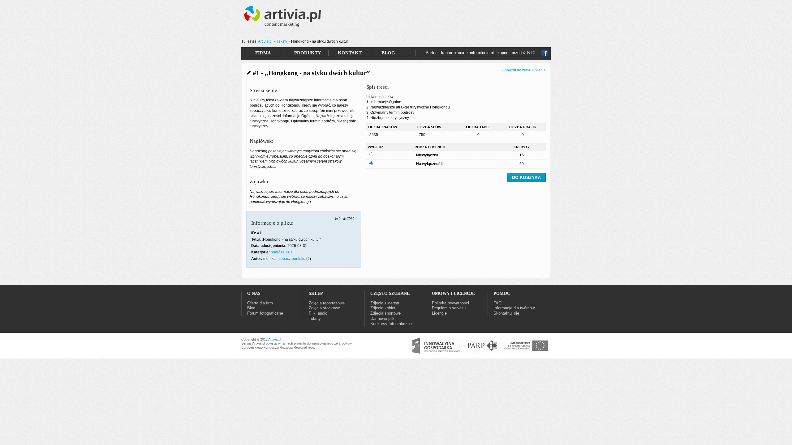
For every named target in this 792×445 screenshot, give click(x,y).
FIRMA (263, 52)
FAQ (497, 303)
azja (289, 252)
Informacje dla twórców (514, 308)
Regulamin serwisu (449, 308)
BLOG (388, 52)
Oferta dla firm (260, 303)
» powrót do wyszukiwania (523, 70)
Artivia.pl (265, 41)
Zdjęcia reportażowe (327, 303)
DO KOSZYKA (526, 177)
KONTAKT (350, 52)
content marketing (282, 24)
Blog (251, 308)
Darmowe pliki (382, 318)
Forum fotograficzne (265, 313)
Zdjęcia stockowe (324, 308)
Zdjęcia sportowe (385, 313)
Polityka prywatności (450, 303)
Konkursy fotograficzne (391, 323)
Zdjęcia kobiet (382, 308)
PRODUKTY (307, 52)
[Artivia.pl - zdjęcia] (283, 18)
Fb (544, 53)
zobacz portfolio (292, 258)
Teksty (282, 41)
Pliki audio (318, 313)
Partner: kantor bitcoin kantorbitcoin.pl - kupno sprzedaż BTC (480, 52)
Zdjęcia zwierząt (384, 303)
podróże (278, 252)
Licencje (439, 313)
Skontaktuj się (506, 313)
